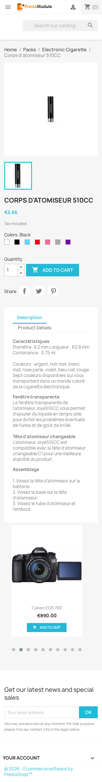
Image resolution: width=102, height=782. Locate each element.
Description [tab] (29, 318)
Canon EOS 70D (47, 608)
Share (24, 291)
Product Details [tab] (34, 328)
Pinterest (53, 291)
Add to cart (52, 269)
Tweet (38, 291)
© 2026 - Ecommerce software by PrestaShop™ (38, 771)
